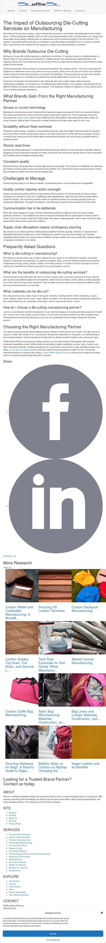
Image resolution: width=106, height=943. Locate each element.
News (11, 889)
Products (23, 10)
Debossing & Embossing (19, 856)
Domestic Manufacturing (19, 839)
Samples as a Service (40, 10)
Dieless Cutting (15, 848)
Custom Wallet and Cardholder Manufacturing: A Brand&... (19, 612)
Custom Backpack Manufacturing (85, 608)
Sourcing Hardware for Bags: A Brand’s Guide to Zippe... (19, 767)
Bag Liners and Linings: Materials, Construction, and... (86, 715)
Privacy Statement (53, 939)
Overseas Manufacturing (19, 834)
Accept (53, 933)
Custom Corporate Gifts (19, 837)
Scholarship (14, 881)
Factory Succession (17, 892)
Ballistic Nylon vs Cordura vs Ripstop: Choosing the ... (53, 767)
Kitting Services (15, 859)
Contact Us (80, 10)
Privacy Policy (15, 823)
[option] (19, 595)
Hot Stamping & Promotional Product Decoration (30, 853)
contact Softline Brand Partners (55, 352)
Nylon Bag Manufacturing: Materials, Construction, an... (52, 716)
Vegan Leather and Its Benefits (85, 765)
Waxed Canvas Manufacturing (83, 660)
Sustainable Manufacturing (20, 842)
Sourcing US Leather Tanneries (52, 608)
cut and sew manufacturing (20, 349)
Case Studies (14, 886)
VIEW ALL (7, 567)
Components (14, 870)
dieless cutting (23, 117)
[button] (101, 912)
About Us (13, 818)
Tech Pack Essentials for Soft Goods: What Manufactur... (52, 664)
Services (11, 10)
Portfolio (12, 815)
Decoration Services (17, 862)
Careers (12, 883)
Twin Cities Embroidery (19, 894)
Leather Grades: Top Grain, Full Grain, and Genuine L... (19, 664)
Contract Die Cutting (17, 845)
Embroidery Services (18, 851)
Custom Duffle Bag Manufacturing (19, 713)
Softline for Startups (62, 10)
